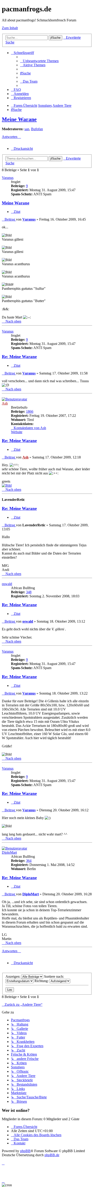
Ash (5, 403)
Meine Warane (19, 119)
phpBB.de (51, 1155)
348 (28, 592)
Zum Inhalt (10, 28)
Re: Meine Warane (19, 356)
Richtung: (42, 981)
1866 (29, 411)
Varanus (7, 178)
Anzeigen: (13, 976)
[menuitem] (39, 61)
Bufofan (37, 129)
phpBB (25, 1151)
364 (28, 861)
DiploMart (9, 852)
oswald (7, 584)
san (26, 129)
